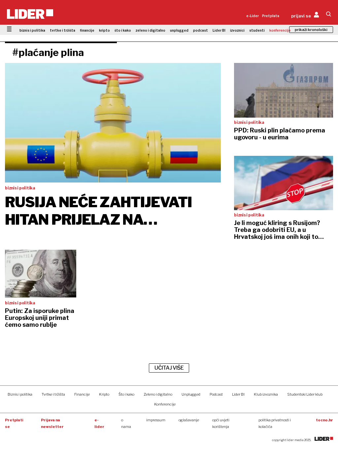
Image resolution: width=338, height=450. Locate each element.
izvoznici (237, 30)
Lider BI (219, 30)
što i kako (123, 30)
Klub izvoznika (266, 394)
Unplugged (191, 394)
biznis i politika (32, 30)
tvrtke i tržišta (62, 30)
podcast (200, 30)
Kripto (104, 394)
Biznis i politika (20, 394)
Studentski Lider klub (304, 394)
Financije (82, 394)
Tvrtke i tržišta (53, 394)
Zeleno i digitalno (158, 394)
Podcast (216, 394)
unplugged (179, 30)
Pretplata (270, 16)
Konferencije (165, 404)
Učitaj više (169, 368)
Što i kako (126, 394)
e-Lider (252, 16)
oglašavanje (189, 420)
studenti (257, 30)
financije (87, 30)
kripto (104, 30)
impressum (155, 420)
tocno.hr (324, 420)
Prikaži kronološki (311, 29)
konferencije (280, 30)
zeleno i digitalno (150, 30)
